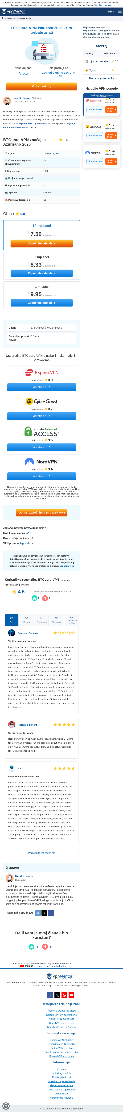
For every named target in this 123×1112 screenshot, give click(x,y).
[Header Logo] (13, 12)
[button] (6, 1106)
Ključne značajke (98, 61)
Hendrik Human (21, 98)
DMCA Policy (61, 1093)
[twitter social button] (57, 995)
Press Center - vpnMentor (61, 1089)
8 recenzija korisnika (101, 78)
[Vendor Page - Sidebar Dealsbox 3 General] (102, 156)
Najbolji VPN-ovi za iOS (61, 1023)
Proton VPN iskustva (62, 1048)
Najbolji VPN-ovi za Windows (61, 1014)
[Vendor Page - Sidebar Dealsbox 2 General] (102, 131)
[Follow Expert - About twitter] (44, 913)
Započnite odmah (40, 243)
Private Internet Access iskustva (61, 1052)
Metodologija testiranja (61, 1097)
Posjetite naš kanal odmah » (51, 966)
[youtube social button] (71, 995)
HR (110, 11)
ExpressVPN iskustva (61, 1040)
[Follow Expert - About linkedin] (38, 913)
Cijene (92, 70)
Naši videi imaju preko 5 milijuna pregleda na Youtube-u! (42, 963)
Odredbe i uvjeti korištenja (61, 1081)
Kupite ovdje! (110, 109)
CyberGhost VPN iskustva (61, 1044)
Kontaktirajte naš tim (61, 1073)
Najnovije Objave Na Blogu (62, 1010)
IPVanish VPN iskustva (61, 1056)
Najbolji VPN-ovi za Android (61, 1027)
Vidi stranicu (41, 86)
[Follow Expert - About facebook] (51, 913)
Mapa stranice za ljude (61, 1085)
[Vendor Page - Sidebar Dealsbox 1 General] (102, 105)
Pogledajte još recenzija (41, 853)
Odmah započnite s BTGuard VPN (42, 512)
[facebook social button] (50, 995)
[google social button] (64, 995)
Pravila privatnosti (61, 1077)
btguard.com (27, 543)
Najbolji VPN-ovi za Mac (61, 1018)
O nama (61, 1069)
